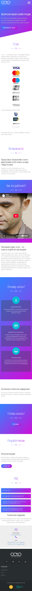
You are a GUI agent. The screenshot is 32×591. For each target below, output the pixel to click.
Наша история (4, 570)
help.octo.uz (25, 363)
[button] (16, 490)
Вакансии (3, 575)
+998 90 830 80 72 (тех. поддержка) (16, 542)
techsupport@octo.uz (16, 535)
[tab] (16, 490)
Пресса (2, 572)
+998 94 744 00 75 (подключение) (16, 544)
